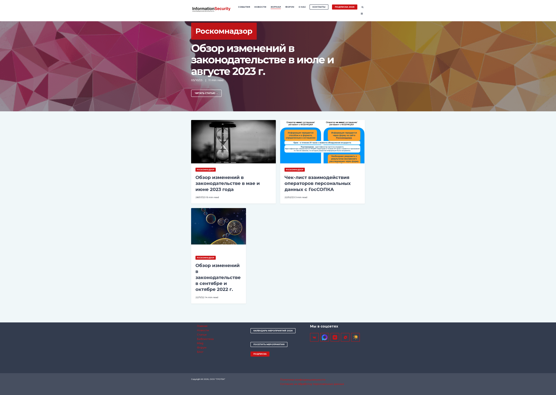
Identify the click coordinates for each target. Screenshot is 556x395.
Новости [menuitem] (260, 7)
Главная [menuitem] (202, 325)
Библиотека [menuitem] (205, 338)
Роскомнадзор (205, 170)
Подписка (260, 354)
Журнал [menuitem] (276, 7)
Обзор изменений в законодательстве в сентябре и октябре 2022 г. (218, 277)
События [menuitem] (244, 7)
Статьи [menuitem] (202, 334)
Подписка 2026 (344, 7)
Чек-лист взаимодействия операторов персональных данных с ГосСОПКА (318, 183)
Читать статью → (206, 93)
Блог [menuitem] (200, 351)
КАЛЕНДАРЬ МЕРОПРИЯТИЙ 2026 (273, 330)
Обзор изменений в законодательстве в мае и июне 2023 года (227, 183)
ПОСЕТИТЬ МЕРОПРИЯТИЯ (269, 344)
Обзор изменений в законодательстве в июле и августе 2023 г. (262, 59)
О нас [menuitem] (302, 7)
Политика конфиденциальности (302, 379)
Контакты (318, 7)
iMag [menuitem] (200, 343)
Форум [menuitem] (289, 7)
